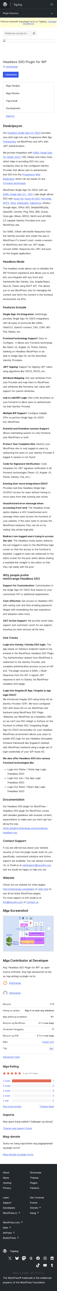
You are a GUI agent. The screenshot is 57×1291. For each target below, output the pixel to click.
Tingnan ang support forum (17, 1128)
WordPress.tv (11, 1213)
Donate (35, 1207)
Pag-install (11, 100)
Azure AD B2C (32, 198)
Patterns (34, 1188)
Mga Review (12, 93)
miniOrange (12, 66)
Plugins (33, 1182)
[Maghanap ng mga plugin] (34, 33)
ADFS (6, 203)
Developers (9, 1207)
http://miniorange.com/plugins (18, 889)
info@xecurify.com (13, 902)
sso (51, 1049)
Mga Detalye (13, 85)
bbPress (9, 1232)
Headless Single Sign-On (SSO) (24, 132)
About (6, 1172)
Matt (7, 1227)
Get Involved (37, 1197)
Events (33, 1202)
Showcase (35, 1172)
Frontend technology (14, 183)
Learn (6, 1197)
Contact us (32, 902)
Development (13, 108)
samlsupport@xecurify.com (36, 865)
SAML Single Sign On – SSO (18, 194)
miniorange (15, 992)
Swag (34, 1213)
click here (43, 889)
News (6, 1177)
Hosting (7, 1182)
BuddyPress (11, 1237)
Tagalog (14, 1251)
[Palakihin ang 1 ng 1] (50, 919)
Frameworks (9, 141)
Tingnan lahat (46, 1106)
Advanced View (11, 1057)
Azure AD (18, 198)
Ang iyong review (12, 1106)
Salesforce (35, 203)
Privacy (7, 1188)
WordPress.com (13, 1222)
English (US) (48, 1042)
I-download (11, 74)
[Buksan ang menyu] (52, 4)
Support (7, 1202)
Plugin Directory (10, 13)
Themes (34, 1177)
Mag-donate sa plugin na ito (18, 1154)
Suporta (10, 116)
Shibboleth (22, 203)
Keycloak (46, 198)
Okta (13, 203)
